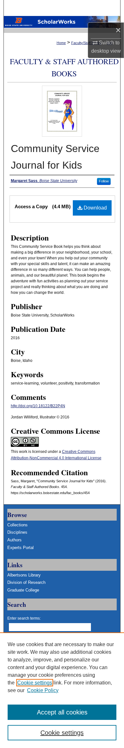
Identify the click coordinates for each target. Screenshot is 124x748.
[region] (62, 690)
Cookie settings (34, 682)
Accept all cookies (62, 712)
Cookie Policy (43, 690)
